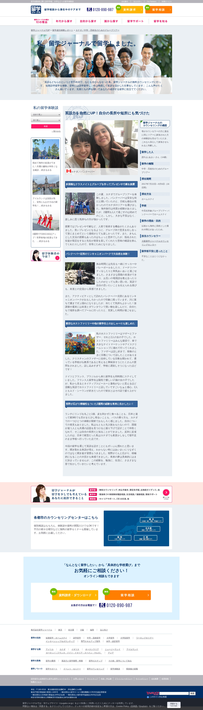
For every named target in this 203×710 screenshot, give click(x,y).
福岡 (92, 630)
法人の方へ (137, 1)
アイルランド (132, 649)
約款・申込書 (106, 679)
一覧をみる (56, 131)
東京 (60, 630)
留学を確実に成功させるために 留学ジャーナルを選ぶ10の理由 (41, 21)
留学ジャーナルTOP (40, 30)
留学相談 (158, 9)
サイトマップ (92, 679)
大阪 (82, 630)
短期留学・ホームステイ (56, 638)
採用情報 (165, 679)
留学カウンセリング (95, 669)
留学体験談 (115, 669)
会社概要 (154, 679)
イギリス (75, 649)
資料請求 (129, 9)
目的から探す (88, 21)
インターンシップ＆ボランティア (60, 641)
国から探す (111, 21)
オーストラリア (92, 649)
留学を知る (160, 21)
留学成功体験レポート (62, 30)
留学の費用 (50, 661)
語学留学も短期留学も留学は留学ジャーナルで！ (50, 679)
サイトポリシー (142, 679)
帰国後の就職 (132, 669)
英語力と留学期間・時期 (72, 661)
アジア (111, 653)
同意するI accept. (173, 705)
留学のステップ (95, 661)
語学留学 (77, 638)
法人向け (104, 630)
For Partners (151, 1)
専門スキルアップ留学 (90, 641)
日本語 (134, 706)
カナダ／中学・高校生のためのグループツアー (97, 30)
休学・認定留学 (113, 641)
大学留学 (110, 638)
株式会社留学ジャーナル (41, 630)
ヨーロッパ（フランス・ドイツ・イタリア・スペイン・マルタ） (74, 653)
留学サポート (135, 21)
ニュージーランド (112, 649)
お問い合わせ (78, 679)
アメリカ (49, 649)
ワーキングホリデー (145, 638)
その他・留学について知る (120, 661)
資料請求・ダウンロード (75, 595)
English (143, 706)
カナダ (62, 649)
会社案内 (124, 1)
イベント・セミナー (72, 669)
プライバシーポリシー (124, 679)
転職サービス (167, 1)
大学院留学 (125, 638)
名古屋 (71, 630)
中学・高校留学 (93, 638)
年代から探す (64, 21)
